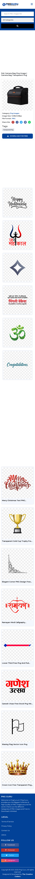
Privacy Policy (6, 826)
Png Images (14, 113)
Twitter (11, 855)
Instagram (11, 860)
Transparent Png (8, 129)
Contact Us (5, 830)
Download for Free (19, 136)
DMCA (3, 835)
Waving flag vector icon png (14, 744)
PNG (13, 118)
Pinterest (11, 850)
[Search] (17, 26)
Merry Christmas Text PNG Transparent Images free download (13, 500)
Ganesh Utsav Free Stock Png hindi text (17, 704)
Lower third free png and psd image (15, 663)
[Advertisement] (17, 50)
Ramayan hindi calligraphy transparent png (13, 622)
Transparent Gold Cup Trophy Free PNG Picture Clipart (17, 541)
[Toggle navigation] (32, 4)
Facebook (11, 845)
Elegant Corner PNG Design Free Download (16, 582)
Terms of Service (7, 822)
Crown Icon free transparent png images (17, 785)
